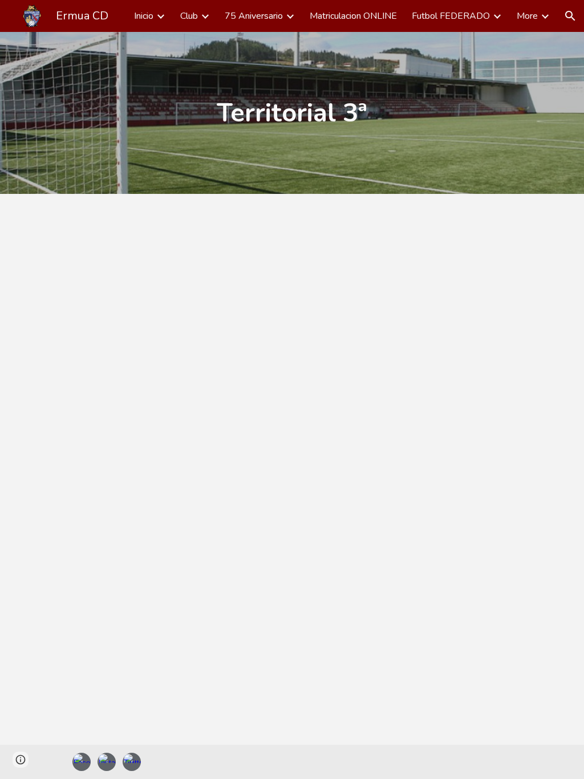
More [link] (527, 16)
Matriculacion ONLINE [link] (353, 16)
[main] (292, 113)
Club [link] (189, 16)
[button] (570, 16)
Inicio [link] (143, 16)
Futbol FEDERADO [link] (451, 16)
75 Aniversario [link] (254, 16)
